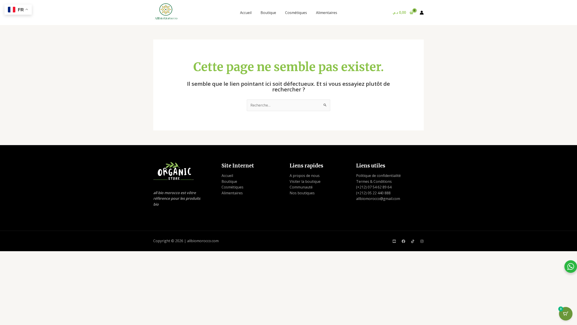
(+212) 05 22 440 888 (373, 192)
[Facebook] (403, 241)
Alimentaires (326, 12)
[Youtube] (394, 241)
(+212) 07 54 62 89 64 (374, 187)
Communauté (301, 187)
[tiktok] (412, 241)
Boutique (268, 12)
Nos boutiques (302, 192)
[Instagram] (422, 241)
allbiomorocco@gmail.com (378, 198)
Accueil (246, 12)
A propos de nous (305, 175)
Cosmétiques (296, 12)
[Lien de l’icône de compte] (422, 13)
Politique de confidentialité (378, 175)
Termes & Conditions (374, 181)
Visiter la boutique (305, 181)
